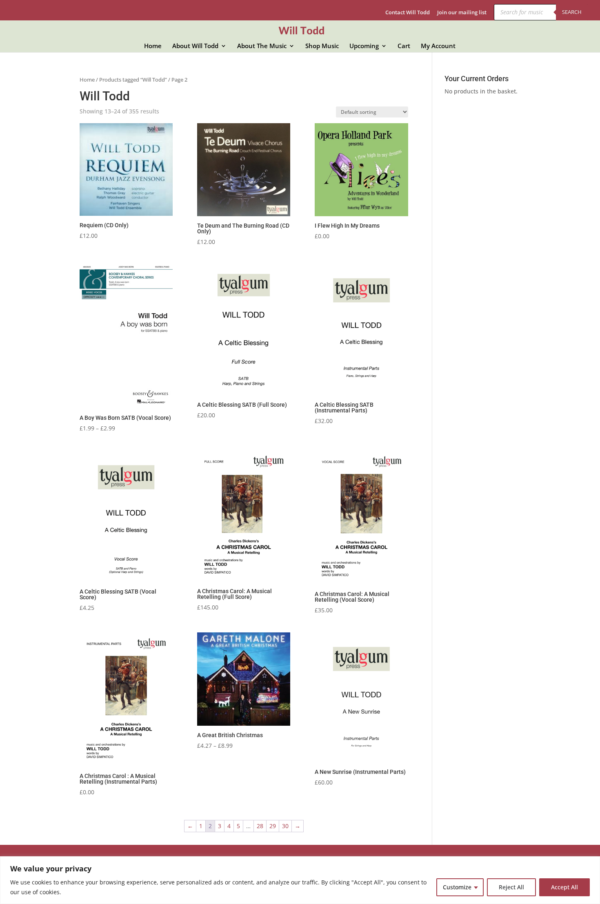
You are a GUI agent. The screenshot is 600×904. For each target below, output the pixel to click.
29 (272, 826)
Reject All (511, 887)
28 (260, 826)
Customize (457, 887)
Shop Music (322, 46)
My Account (438, 46)
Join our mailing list (462, 13)
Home (153, 46)
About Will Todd (195, 46)
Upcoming (364, 46)
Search (572, 12)
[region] (300, 880)
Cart (404, 46)
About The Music (262, 46)
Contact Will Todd (407, 13)
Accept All (564, 887)
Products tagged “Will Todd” (133, 79)
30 (285, 826)
